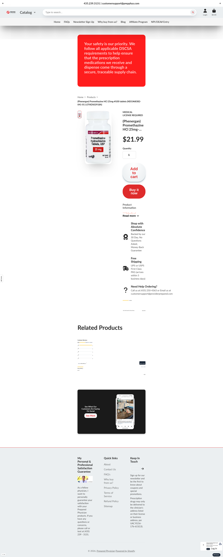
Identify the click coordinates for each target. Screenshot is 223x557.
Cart (214, 12)
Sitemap (108, 506)
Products (91, 97)
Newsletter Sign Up (83, 21)
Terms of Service (108, 494)
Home (57, 21)
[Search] (193, 12)
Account (205, 12)
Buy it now (134, 191)
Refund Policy (111, 501)
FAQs (67, 21)
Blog (123, 21)
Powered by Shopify (125, 551)
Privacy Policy (111, 487)
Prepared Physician (106, 551)
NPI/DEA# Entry (160, 21)
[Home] (11, 12)
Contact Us (110, 469)
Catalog (26, 12)
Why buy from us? (107, 21)
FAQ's (107, 474)
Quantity (127, 148)
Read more (129, 215)
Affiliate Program (138, 21)
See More (90, 415)
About (107, 464)
